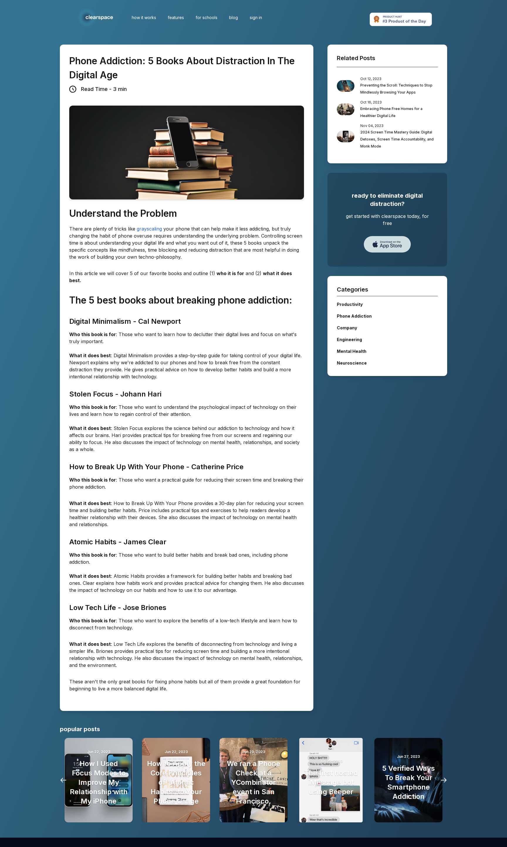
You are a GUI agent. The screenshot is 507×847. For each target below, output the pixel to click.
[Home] (94, 17)
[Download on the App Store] (387, 244)
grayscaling (149, 229)
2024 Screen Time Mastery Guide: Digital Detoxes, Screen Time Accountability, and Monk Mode (397, 139)
